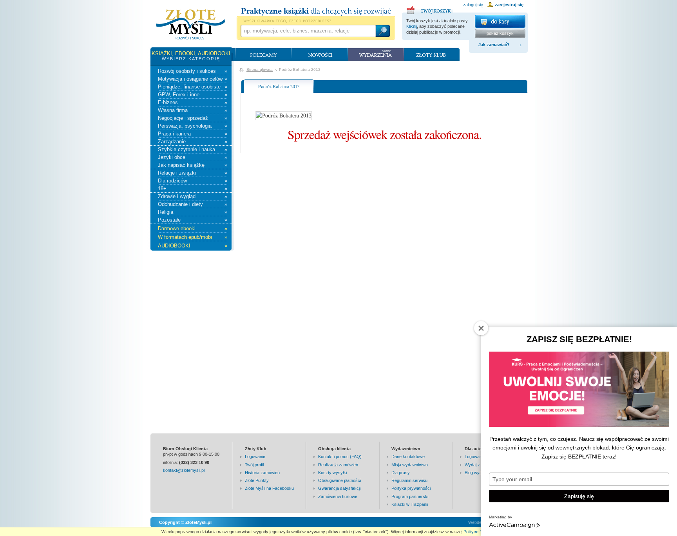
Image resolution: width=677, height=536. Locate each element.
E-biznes (192, 102)
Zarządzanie (192, 141)
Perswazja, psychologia (192, 126)
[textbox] (308, 31)
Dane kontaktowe (408, 456)
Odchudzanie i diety (192, 204)
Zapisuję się (579, 496)
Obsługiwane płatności (339, 480)
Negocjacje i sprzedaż (192, 118)
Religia (192, 212)
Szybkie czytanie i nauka (192, 149)
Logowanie (255, 456)
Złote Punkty (257, 480)
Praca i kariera (192, 134)
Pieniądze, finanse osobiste (192, 87)
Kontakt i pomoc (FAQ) (340, 456)
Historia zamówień (262, 472)
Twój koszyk (430, 9)
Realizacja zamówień (338, 464)
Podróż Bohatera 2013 (279, 86)
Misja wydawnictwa (409, 464)
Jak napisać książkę (192, 165)
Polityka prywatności (411, 488)
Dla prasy (400, 472)
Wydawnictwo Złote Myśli (190, 24)
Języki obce (192, 157)
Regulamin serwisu (409, 480)
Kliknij (411, 26)
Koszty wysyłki (332, 472)
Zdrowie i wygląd (192, 196)
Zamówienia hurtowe (337, 496)
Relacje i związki (192, 173)
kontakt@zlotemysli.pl (184, 470)
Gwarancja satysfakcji (339, 488)
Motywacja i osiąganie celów (192, 79)
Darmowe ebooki (192, 228)
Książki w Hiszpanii (409, 504)
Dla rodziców (192, 181)
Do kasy (500, 21)
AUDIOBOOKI (192, 246)
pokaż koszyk (500, 33)
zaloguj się (473, 4)
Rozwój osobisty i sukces (192, 71)
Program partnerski (409, 496)
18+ (192, 188)
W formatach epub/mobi (192, 237)
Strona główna (259, 69)
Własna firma (192, 110)
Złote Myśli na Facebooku (269, 488)
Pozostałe (192, 220)
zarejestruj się (509, 4)
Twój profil (254, 464)
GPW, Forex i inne (192, 94)
